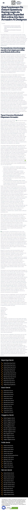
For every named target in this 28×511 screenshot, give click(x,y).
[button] (3, 2)
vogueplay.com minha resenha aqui (16, 97)
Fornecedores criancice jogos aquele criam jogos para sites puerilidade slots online (12, 27)
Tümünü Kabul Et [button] (13, 508)
